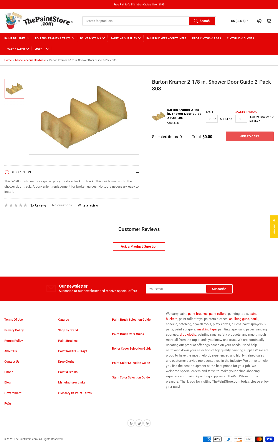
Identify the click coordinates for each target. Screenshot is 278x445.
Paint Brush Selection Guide (131, 319)
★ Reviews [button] (274, 226)
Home (8, 60)
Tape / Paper (16, 49)
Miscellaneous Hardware (30, 60)
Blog (7, 382)
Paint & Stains (90, 38)
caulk (254, 319)
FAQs (8, 403)
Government (13, 393)
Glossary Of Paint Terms (75, 393)
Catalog (63, 319)
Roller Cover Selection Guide (132, 348)
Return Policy (13, 340)
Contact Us (11, 361)
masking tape (207, 329)
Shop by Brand (68, 330)
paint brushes (198, 314)
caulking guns (239, 319)
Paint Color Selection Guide (131, 363)
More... (40, 49)
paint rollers (218, 314)
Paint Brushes (14, 38)
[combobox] (149, 20)
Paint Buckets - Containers (166, 38)
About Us (10, 351)
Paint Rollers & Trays (72, 351)
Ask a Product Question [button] (139, 246)
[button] (15, 205)
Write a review (88, 205)
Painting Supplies (124, 38)
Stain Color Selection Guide (131, 377)
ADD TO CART (249, 136)
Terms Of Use (13, 319)
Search (205, 21)
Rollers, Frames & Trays (53, 38)
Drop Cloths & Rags (206, 38)
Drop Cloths (66, 361)
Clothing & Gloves (240, 38)
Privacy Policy (14, 330)
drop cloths (188, 335)
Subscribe (219, 289)
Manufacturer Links (71, 382)
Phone (8, 372)
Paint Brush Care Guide (128, 334)
